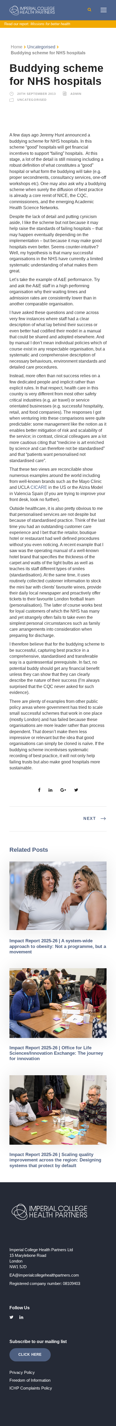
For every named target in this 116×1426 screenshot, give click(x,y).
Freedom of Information (29, 1380)
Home (16, 47)
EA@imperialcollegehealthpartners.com (44, 1275)
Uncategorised (41, 47)
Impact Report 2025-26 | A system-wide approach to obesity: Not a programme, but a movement (57, 946)
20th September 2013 (36, 93)
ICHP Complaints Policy (30, 1388)
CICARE (38, 487)
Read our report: (37, 24)
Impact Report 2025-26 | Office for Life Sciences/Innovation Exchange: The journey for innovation (56, 1053)
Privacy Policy (22, 1372)
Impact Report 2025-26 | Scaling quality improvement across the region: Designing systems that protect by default (55, 1160)
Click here (30, 1354)
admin (75, 93)
